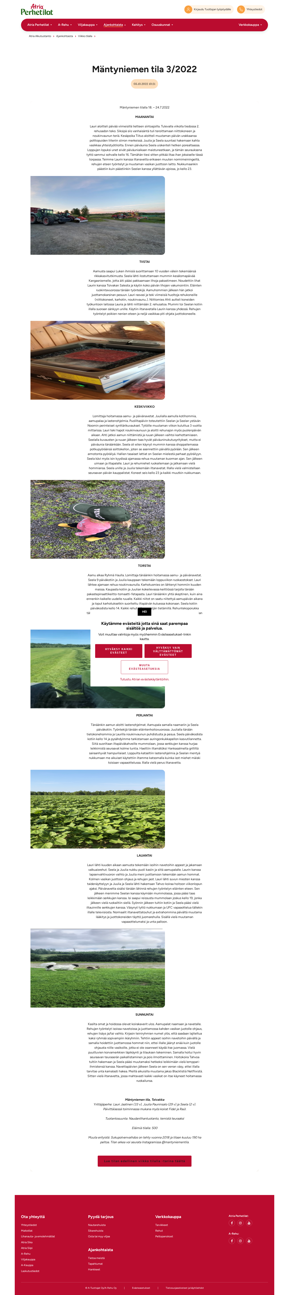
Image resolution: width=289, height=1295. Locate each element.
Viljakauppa (86, 25)
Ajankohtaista (113, 25)
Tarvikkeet (161, 1225)
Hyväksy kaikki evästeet (119, 651)
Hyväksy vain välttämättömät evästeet (168, 651)
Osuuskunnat (161, 25)
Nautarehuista (97, 1225)
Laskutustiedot (30, 1271)
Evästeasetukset (141, 1288)
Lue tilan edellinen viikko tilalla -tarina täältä (144, 1161)
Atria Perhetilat (38, 25)
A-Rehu (63, 25)
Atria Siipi (26, 1248)
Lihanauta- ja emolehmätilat (38, 1236)
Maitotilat (26, 1230)
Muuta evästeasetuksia (144, 667)
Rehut (159, 1230)
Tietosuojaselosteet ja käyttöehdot (185, 1288)
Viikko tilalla (85, 36)
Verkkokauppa (249, 25)
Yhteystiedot (29, 1225)
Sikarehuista (95, 1230)
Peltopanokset (164, 1236)
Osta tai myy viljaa (99, 1236)
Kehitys (137, 25)
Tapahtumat (95, 1263)
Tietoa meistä (96, 1258)
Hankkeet (94, 1269)
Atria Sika (26, 1242)
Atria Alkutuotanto (40, 36)
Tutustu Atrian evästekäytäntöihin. (144, 679)
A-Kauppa (27, 1265)
